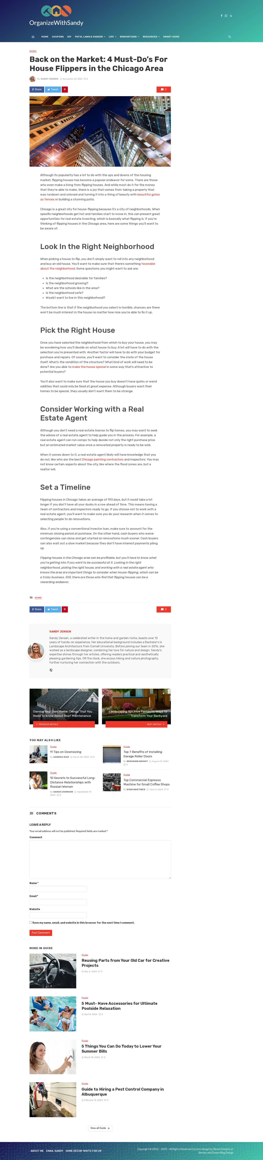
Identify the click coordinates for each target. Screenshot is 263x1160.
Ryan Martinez (136, 789)
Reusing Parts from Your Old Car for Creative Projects (125, 963)
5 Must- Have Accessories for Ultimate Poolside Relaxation (119, 1006)
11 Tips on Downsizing (65, 752)
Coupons (58, 36)
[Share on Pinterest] (65, 90)
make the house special (89, 367)
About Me (37, 1151)
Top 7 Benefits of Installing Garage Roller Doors (142, 754)
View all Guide (98, 1128)
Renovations (128, 36)
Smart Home (171, 36)
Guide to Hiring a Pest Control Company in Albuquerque (123, 1091)
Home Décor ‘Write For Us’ (84, 1151)
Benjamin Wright (137, 761)
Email (34, 896)
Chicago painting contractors (102, 459)
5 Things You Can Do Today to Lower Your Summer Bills (122, 1048)
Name (34, 883)
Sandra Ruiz (61, 757)
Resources (150, 36)
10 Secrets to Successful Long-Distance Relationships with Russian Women (73, 782)
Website (35, 909)
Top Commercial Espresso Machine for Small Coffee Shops (146, 782)
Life (111, 36)
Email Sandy (54, 1151)
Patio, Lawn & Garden (89, 36)
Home (44, 36)
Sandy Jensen (49, 79)
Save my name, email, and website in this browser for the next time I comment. (83, 922)
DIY (69, 36)
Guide (33, 51)
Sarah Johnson (63, 792)
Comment (36, 837)
